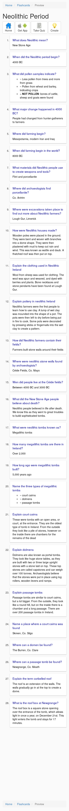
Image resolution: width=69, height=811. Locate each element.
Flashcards (23, 5)
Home (8, 5)
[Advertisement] (34, 764)
